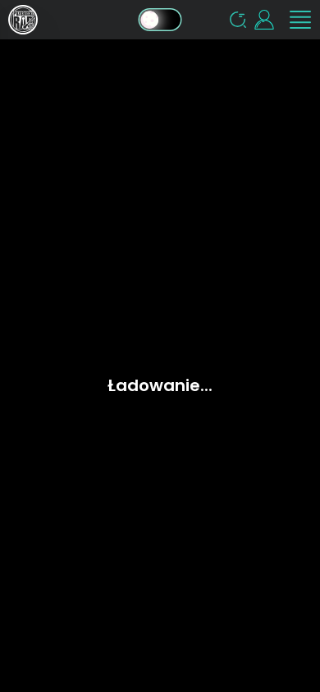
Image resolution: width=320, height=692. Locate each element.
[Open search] (238, 19)
